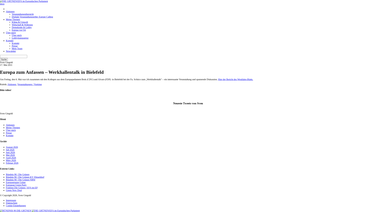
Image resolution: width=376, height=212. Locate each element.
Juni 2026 (10, 152)
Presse (15, 46)
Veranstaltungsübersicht (23, 14)
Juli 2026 (10, 150)
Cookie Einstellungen (16, 205)
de (1, 4)
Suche (4, 59)
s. (252, 79)
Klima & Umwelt (20, 22)
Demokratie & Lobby (22, 27)
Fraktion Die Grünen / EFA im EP (22, 187)
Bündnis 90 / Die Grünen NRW (20, 180)
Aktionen (10, 11)
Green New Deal (14, 190)
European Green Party (16, 185)
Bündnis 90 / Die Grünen (17, 174)
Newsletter (11, 51)
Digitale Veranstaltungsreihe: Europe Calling (32, 17)
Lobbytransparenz (20, 38)
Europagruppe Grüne (16, 182)
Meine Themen (13, 19)
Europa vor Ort (19, 30)
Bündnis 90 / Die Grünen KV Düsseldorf (25, 177)
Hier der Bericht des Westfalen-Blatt (235, 79)
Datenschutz (11, 203)
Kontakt (9, 40)
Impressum (11, 200)
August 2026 (12, 147)
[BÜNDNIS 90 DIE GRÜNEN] (16, 210)
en (3, 4)
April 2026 (11, 157)
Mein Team (17, 48)
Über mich (11, 32)
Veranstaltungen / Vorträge (29, 84)
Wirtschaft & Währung (22, 25)
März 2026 (11, 160)
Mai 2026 (10, 155)
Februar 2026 (12, 163)
